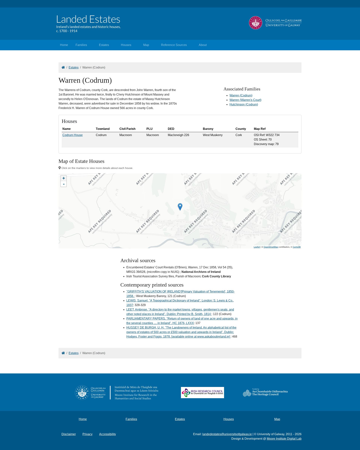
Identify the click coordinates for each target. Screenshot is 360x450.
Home (64, 45)
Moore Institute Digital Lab (284, 438)
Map (146, 45)
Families (81, 45)
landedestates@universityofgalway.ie (227, 434)
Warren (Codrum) (241, 95)
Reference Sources (174, 45)
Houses (126, 45)
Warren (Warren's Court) (245, 100)
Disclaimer (69, 434)
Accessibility (107, 434)
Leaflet (257, 246)
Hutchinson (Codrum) (244, 104)
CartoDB (297, 246)
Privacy (87, 434)
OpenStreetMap (271, 246)
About (203, 45)
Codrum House (72, 135)
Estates (104, 45)
